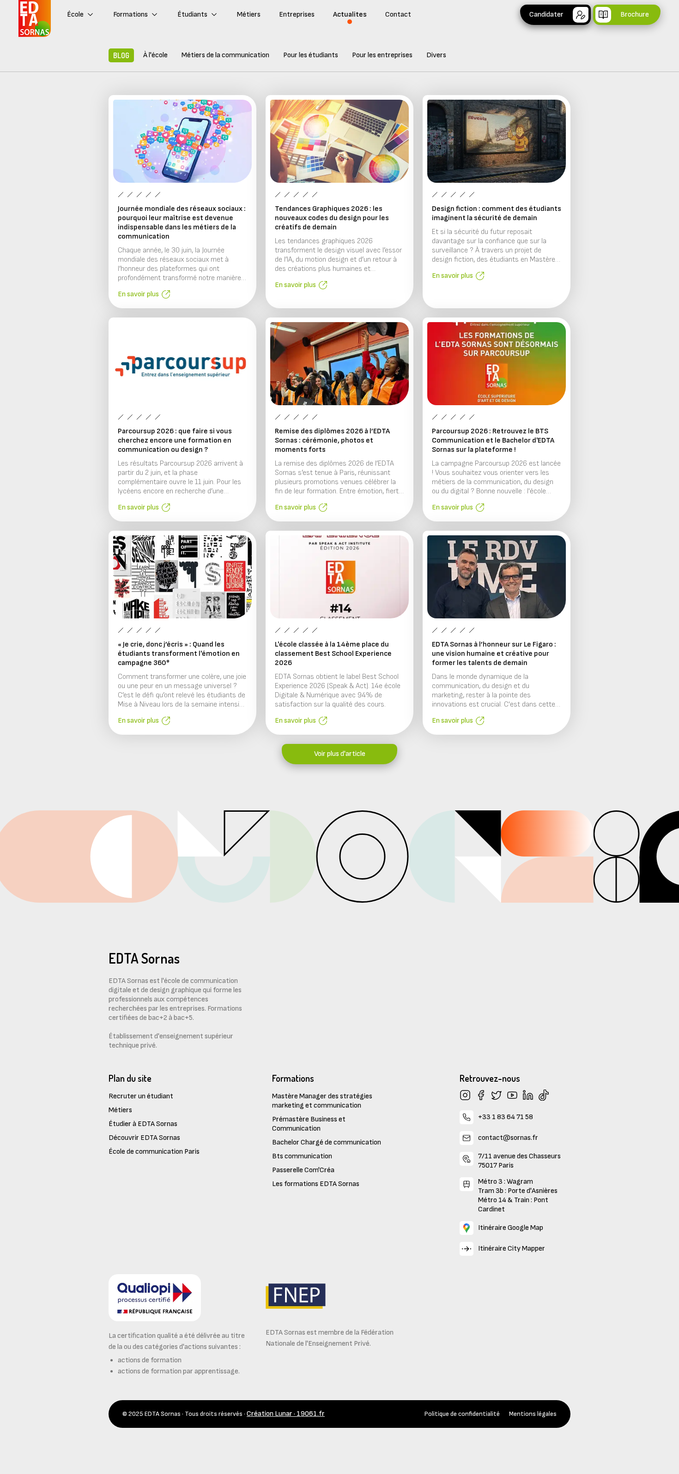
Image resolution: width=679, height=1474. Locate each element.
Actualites (350, 14)
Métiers (249, 14)
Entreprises (297, 14)
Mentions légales (533, 1414)
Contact (398, 14)
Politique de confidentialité (462, 1414)
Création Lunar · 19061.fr (286, 1413)
